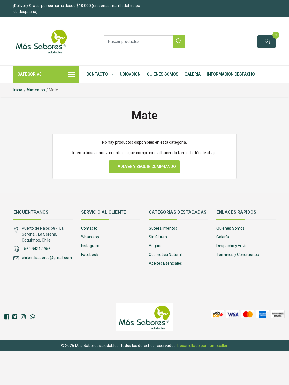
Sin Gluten (158, 237)
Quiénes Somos (162, 74)
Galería (193, 74)
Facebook (89, 254)
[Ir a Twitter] (14, 317)
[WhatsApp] (32, 317)
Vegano (156, 246)
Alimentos (36, 90)
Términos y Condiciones (237, 254)
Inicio (17, 90)
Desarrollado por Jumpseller (202, 345)
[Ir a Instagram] (23, 317)
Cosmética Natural (165, 254)
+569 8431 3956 (36, 249)
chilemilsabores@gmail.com (47, 257)
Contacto (97, 74)
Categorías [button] (29, 74)
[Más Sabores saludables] (41, 41)
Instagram (90, 246)
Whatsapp (90, 237)
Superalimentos (163, 228)
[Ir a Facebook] (6, 317)
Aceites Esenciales (165, 263)
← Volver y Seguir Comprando (144, 166)
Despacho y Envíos (232, 246)
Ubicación (130, 74)
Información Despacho (231, 74)
